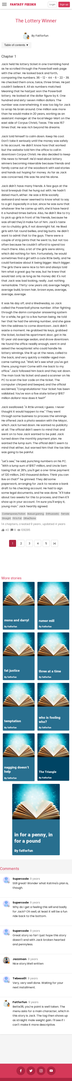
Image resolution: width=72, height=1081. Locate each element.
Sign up (64, 4)
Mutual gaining (35, 513)
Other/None (30, 518)
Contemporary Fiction (13, 513)
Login (52, 4)
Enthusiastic (52, 513)
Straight (6, 518)
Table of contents (16, 45)
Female (65, 513)
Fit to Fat (17, 518)
